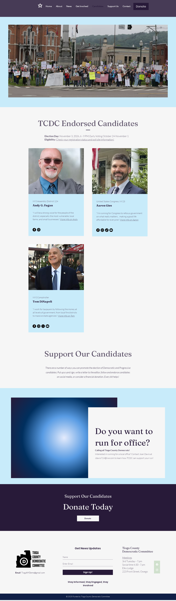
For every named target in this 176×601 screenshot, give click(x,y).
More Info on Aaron (129, 219)
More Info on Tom (66, 315)
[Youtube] (111, 230)
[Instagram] (38, 229)
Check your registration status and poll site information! (85, 139)
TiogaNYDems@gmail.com (33, 572)
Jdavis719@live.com (104, 458)
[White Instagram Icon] (157, 569)
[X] (43, 326)
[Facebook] (34, 229)
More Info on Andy (69, 219)
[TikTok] (106, 230)
